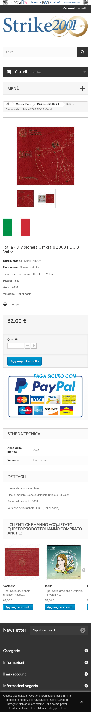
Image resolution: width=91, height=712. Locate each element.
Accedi (82, 8)
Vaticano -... (11, 586)
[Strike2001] (45, 26)
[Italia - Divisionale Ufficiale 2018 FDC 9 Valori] (64, 562)
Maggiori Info (57, 708)
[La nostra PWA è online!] (45, 2)
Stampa (14, 304)
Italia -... (50, 586)
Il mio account (14, 674)
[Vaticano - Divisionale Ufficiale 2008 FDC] (22, 562)
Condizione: (11, 267)
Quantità (12, 339)
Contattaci (69, 8)
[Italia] (16, 227)
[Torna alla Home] (8, 104)
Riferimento (10, 261)
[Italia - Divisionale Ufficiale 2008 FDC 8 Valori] (25, 198)
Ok (81, 701)
